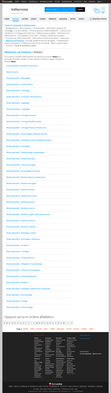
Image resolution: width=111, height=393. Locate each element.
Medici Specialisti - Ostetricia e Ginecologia (23, 270)
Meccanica (65, 38)
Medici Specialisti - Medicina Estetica (21, 202)
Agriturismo (70, 372)
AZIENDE (15, 19)
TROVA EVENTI (71, 373)
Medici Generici (13, 72)
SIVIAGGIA (92, 1)
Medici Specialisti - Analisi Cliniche (20, 84)
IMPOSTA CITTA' (96, 354)
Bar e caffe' (70, 364)
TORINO (66, 13)
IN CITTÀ (68, 329)
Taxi (35, 360)
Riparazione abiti (50, 351)
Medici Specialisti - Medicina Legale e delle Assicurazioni (28, 214)
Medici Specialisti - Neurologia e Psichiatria (23, 239)
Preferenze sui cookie (67, 389)
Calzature (47, 345)
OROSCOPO (60, 329)
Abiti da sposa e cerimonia (49, 355)
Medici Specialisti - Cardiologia (18, 109)
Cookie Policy (56, 389)
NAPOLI (56, 13)
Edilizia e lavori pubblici (46, 33)
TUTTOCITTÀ (78, 1)
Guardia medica (49, 367)
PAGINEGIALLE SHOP (46, 1)
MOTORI (39, 329)
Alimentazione (25, 28)
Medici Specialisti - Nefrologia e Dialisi (21, 233)
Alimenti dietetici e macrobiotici (60, 363)
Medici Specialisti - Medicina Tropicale (21, 227)
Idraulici (36, 343)
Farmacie (47, 360)
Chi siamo (36, 389)
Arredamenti (37, 340)
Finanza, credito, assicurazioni (52, 35)
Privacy (49, 389)
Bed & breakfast (71, 369)
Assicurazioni (70, 345)
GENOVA (71, 13)
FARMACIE (52, 19)
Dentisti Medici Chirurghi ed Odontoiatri (22, 66)
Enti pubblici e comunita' (28, 35)
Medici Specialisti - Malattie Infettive (21, 189)
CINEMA (42, 19)
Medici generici (49, 365)
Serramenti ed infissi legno (38, 349)
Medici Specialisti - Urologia (17, 301)
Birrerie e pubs (71, 365)
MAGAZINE (63, 19)
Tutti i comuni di (84, 335)
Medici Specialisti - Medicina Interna (21, 208)
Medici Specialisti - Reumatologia (19, 295)
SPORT (32, 329)
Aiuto (76, 389)
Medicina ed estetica (15, 40)
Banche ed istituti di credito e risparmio (72, 341)
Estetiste (58, 350)
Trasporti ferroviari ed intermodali (37, 365)
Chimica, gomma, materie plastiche (43, 30)
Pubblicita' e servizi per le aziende (35, 43)
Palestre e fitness (60, 340)
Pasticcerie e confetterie (59, 372)
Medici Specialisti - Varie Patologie (20, 307)
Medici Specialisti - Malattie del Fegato (21, 183)
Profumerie (59, 353)
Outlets (47, 348)
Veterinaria (48, 373)
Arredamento (38, 28)
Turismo (9, 45)
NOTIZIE (25, 19)
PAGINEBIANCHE (67, 1)
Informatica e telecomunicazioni (45, 38)
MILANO (51, 13)
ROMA (46, 13)
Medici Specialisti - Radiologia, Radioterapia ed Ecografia (28, 289)
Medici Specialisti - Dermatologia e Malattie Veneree (27, 134)
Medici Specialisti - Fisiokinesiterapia (21, 159)
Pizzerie (69, 362)
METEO (73, 19)
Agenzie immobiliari (70, 355)
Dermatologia (60, 354)
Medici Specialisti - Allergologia (18, 78)
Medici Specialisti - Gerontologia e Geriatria (23, 171)
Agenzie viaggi (38, 362)
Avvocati (69, 353)
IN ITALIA (77, 13)
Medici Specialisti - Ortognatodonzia (20, 258)
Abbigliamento (12, 28)
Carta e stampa (21, 30)
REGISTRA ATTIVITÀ (99, 19)
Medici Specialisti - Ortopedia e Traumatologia (24, 264)
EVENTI (33, 19)
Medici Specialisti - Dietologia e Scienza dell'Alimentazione (29, 140)
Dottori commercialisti (71, 350)
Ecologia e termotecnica (25, 33)
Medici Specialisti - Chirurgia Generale (21, 115)
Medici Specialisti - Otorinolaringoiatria (22, 276)
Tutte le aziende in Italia (25, 45)
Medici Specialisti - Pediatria (17, 282)
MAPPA (81, 19)
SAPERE (52, 329)
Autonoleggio (38, 369)
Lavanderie (48, 350)
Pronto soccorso (49, 364)
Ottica (47, 353)
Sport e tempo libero (59, 43)
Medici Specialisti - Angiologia (18, 103)
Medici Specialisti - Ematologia (18, 146)
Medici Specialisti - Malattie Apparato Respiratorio (26, 177)
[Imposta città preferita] (5, 9)
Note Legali (43, 389)
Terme (58, 345)
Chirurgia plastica (61, 356)
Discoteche (70, 367)
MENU (99, 1)
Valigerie (47, 346)
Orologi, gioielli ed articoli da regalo (40, 40)
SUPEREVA (99, 386)
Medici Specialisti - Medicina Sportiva (21, 220)
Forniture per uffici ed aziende (18, 38)
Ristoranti (69, 360)
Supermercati (59, 360)
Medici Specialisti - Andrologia (18, 90)
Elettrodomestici (38, 341)
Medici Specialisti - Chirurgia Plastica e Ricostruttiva (27, 128)
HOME (7, 19)
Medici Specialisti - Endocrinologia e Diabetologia (25, 152)
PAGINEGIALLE (33, 1)
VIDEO (46, 329)
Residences (70, 370)
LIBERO (17, 1)
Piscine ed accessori (59, 342)
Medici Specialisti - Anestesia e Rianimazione (24, 97)
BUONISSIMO (91, 386)
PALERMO (61, 13)
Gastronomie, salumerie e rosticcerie (60, 367)
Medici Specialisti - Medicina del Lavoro (22, 196)
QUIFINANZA (83, 386)
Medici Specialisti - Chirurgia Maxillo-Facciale (24, 121)
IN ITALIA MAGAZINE (85, 354)
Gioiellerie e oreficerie (48, 342)
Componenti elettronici (37, 355)
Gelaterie (58, 375)
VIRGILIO (24, 1)
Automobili (37, 375)
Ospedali (47, 362)
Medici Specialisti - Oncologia (18, 251)
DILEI (85, 1)
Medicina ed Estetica (18, 52)
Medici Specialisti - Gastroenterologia (21, 165)
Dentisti (47, 369)
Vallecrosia (19, 9)
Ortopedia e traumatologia (49, 371)
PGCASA (57, 1)
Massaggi (58, 351)
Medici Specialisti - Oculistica (18, 245)
